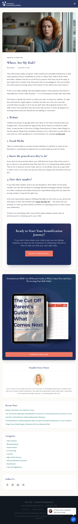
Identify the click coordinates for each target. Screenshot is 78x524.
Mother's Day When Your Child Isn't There (19, 410)
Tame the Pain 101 (43, 202)
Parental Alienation (15, 57)
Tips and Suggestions (14, 467)
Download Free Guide (39, 354)
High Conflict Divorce (14, 457)
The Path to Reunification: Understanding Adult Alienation (25, 417)
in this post (60, 134)
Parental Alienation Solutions (17, 461)
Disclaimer (25, 509)
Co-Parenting (11, 451)
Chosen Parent (12, 447)
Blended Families (12, 444)
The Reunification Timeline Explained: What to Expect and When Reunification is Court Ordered (38, 421)
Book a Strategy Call (39, 253)
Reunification (11, 464)
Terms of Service (37, 509)
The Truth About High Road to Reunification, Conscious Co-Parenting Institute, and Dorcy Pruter (38, 414)
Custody (10, 454)
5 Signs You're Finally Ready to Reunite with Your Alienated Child (27, 424)
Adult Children (12, 441)
